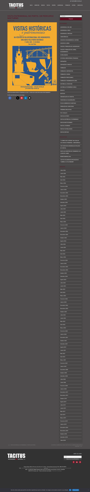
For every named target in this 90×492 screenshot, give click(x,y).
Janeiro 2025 (63, 228)
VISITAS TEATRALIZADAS (66, 129)
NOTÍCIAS (62, 93)
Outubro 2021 (63, 340)
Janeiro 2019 (63, 424)
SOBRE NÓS (36, 5)
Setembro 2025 (64, 202)
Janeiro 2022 (63, 334)
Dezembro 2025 (64, 192)
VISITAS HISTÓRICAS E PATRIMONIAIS (69, 119)
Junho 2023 (63, 286)
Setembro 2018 (64, 437)
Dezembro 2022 (64, 305)
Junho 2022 (63, 318)
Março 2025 (63, 221)
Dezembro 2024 (64, 231)
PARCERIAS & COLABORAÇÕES (67, 100)
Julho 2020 (63, 379)
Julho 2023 (63, 282)
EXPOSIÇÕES (63, 61)
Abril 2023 (62, 292)
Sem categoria (63, 112)
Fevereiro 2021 (64, 363)
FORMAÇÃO (67, 5)
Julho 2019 (63, 405)
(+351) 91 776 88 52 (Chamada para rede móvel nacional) (59, 468)
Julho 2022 (63, 315)
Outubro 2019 (63, 398)
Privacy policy (76, 489)
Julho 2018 (63, 440)
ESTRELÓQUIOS (64, 55)
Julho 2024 (63, 244)
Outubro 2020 (63, 372)
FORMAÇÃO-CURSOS (65, 74)
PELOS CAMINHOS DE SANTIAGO (68, 103)
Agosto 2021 (63, 347)
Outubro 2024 (63, 237)
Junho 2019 (63, 408)
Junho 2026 (63, 173)
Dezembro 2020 (64, 369)
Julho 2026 (63, 170)
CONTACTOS (80, 5)
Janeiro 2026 (63, 189)
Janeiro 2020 (63, 389)
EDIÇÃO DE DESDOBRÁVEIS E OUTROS (69, 40)
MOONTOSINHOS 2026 (65, 156)
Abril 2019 (62, 414)
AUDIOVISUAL (60, 5)
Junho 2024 (63, 247)
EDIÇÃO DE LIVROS (64, 43)
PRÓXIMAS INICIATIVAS (65, 109)
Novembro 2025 (64, 196)
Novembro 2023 (64, 270)
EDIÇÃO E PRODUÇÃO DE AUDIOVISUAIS (69, 46)
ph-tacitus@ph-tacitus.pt (76, 1)
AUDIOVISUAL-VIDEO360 (66, 33)
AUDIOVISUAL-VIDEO (65, 30)
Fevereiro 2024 (64, 260)
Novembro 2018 (64, 430)
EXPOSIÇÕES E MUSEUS (66, 64)
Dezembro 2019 (64, 392)
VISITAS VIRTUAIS (64, 132)
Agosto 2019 (63, 401)
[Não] (88, 490)
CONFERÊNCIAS (64, 36)
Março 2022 (63, 327)
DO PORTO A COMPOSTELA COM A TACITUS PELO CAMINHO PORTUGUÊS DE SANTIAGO (67, 446)
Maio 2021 (62, 353)
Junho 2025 (63, 212)
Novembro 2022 (64, 308)
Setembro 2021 (64, 344)
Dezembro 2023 (64, 266)
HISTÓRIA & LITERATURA (66, 84)
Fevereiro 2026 (64, 186)
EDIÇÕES (54, 5)
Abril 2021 (62, 356)
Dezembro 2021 (64, 337)
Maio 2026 (62, 176)
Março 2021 (63, 360)
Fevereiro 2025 (64, 225)
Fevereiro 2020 (64, 385)
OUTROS (73, 5)
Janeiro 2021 (63, 366)
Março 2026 (63, 183)
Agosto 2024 (63, 241)
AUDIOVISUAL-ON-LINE (66, 27)
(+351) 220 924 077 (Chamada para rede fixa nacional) (32, 468)
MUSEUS (43, 5)
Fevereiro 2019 (64, 421)
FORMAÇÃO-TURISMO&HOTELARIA (68, 80)
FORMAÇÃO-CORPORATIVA (66, 71)
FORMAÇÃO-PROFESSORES (66, 77)
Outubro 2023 (63, 273)
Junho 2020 (63, 382)
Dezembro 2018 (64, 427)
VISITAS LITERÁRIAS (65, 125)
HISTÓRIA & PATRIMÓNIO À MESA (68, 87)
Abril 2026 (62, 180)
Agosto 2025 (63, 205)
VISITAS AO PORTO (64, 116)
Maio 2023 (62, 289)
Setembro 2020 (64, 376)
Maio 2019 (62, 411)
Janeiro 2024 (63, 263)
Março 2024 (63, 257)
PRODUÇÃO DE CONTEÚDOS (67, 106)
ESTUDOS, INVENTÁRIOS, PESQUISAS (69, 58)
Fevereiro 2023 (64, 299)
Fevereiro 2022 (64, 331)
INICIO (31, 5)
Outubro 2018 (63, 434)
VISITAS (48, 5)
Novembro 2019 (64, 395)
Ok (70, 489)
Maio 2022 (62, 321)
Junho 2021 (63, 350)
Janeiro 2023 (63, 302)
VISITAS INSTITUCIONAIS (66, 122)
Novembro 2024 (64, 234)
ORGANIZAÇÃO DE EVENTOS (67, 96)
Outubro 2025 (63, 199)
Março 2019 (63, 417)
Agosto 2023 (63, 279)
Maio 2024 (62, 250)
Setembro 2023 (64, 276)
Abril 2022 (62, 324)
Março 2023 (63, 295)
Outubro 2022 (63, 311)
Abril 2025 (62, 218)
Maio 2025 (62, 215)
